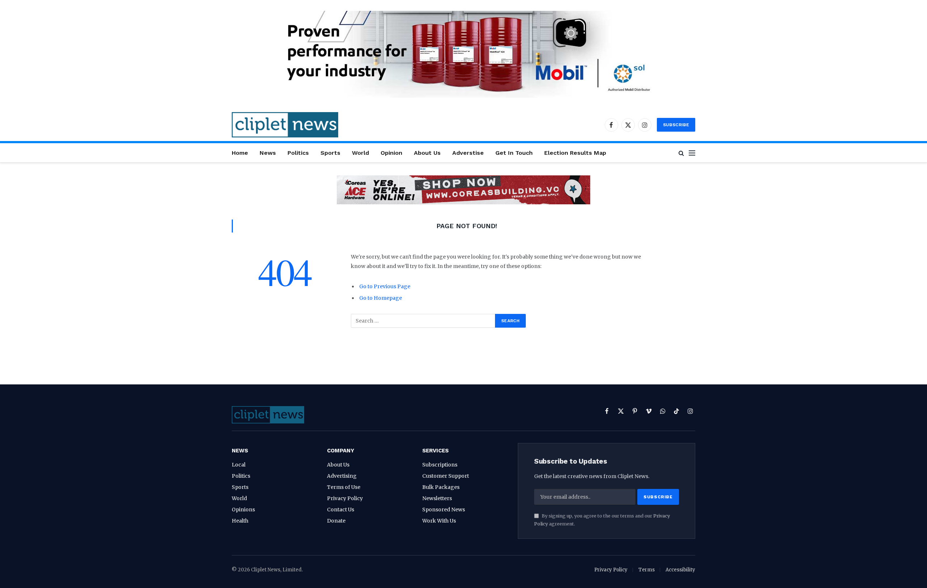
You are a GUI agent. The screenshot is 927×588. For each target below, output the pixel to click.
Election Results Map (575, 152)
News (268, 152)
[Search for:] (423, 321)
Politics (298, 152)
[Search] (681, 153)
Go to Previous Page (384, 286)
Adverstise (468, 152)
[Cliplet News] (285, 124)
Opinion (391, 152)
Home (240, 152)
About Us (427, 152)
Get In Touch (514, 152)
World (360, 152)
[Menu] (692, 153)
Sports (330, 152)
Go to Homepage (380, 298)
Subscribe (676, 124)
